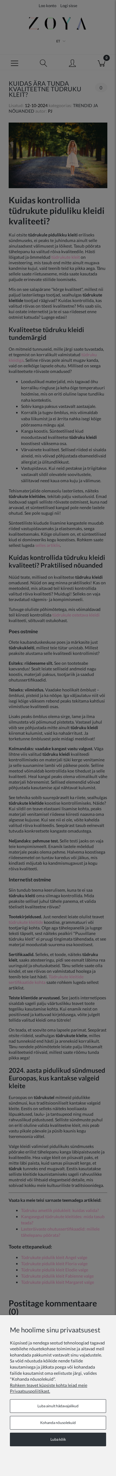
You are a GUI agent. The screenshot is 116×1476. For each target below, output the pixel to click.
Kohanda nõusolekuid (58, 1422)
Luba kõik (58, 1439)
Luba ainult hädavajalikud (58, 1406)
